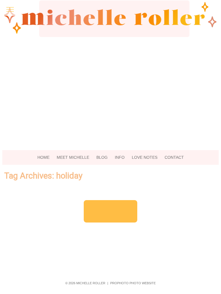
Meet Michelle (73, 157)
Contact (174, 157)
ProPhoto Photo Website (133, 283)
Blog (102, 157)
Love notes (144, 157)
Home (43, 157)
